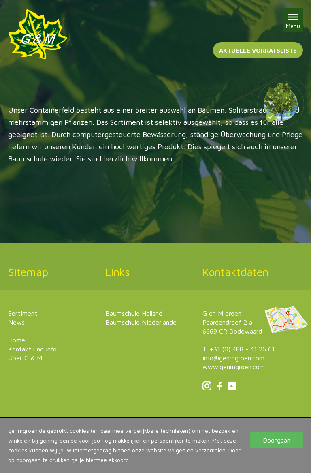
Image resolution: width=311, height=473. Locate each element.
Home (16, 340)
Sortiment (22, 313)
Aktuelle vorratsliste (258, 50)
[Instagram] (206, 388)
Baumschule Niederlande (141, 322)
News (16, 322)
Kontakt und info (32, 349)
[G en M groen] (38, 34)
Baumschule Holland (133, 313)
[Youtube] (232, 388)
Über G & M (25, 358)
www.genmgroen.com (233, 366)
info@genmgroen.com (233, 358)
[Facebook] (219, 388)
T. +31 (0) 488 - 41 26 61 (238, 349)
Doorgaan (276, 440)
